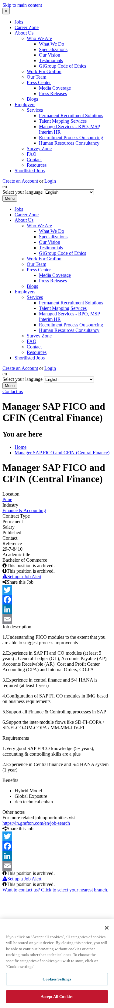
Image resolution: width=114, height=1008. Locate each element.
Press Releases (53, 93)
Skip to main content (22, 5)
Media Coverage (55, 88)
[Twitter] (57, 590)
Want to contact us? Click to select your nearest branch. (55, 889)
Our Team (36, 77)
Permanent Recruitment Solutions (71, 115)
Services (35, 110)
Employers (25, 104)
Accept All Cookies (57, 996)
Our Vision (49, 55)
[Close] (106, 928)
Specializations (53, 49)
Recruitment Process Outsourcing (71, 137)
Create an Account (20, 181)
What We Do (51, 43)
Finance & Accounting (24, 510)
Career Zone (27, 27)
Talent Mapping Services (63, 121)
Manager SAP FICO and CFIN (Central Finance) (62, 452)
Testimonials (51, 60)
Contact (34, 159)
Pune (7, 499)
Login (50, 181)
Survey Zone (39, 148)
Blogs (32, 99)
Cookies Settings (57, 979)
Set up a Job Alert (24, 576)
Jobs (19, 21)
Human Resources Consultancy (69, 143)
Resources (37, 165)
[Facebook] (57, 599)
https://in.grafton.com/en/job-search (36, 823)
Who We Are (39, 38)
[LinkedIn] (57, 609)
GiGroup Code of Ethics (62, 66)
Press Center (39, 82)
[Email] (57, 619)
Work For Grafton (44, 71)
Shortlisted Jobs (30, 170)
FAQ (31, 154)
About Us (24, 32)
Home (20, 447)
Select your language (22, 192)
